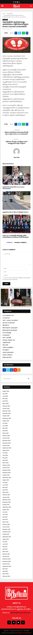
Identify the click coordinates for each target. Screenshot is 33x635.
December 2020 (6, 559)
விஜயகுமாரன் (7, 357)
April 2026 (5, 401)
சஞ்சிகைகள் (6, 342)
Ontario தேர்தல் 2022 (8, 315)
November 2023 (7, 472)
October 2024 (6, 445)
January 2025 (6, 438)
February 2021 (6, 554)
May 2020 (5, 569)
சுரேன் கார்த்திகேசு (8, 347)
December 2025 (6, 411)
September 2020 (7, 566)
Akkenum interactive (24, 633)
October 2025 (6, 416)
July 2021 (5, 542)
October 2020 (6, 564)
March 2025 (5, 433)
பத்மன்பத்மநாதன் (8, 352)
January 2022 (6, 527)
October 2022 (6, 505)
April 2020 (5, 571)
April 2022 (5, 519)
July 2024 (5, 453)
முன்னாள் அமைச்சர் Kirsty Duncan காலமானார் (13, 188)
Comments (10, 242)
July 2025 (5, 423)
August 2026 (6, 391)
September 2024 (7, 448)
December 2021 (6, 529)
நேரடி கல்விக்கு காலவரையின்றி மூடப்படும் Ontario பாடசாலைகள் (16, 133)
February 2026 (6, 406)
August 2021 (6, 539)
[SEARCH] (28, 378)
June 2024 (5, 455)
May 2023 (5, 487)
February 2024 (6, 465)
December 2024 (6, 440)
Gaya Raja (16, 157)
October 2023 (6, 475)
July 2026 (5, 394)
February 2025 (6, 435)
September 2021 (7, 537)
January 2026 (6, 408)
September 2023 (7, 477)
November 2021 (6, 532)
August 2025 (6, 421)
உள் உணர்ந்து (7, 333)
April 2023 (5, 490)
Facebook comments (20, 242)
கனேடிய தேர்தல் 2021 (9, 340)
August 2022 (6, 510)
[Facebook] (9, 622)
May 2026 (5, 398)
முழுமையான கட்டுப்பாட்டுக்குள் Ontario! (15, 212)
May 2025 (5, 428)
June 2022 (5, 514)
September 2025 (7, 418)
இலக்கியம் (6, 325)
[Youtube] (18, 622)
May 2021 (5, 546)
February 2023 (6, 495)
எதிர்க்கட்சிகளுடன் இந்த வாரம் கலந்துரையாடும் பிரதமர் (17, 142)
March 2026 (6, 403)
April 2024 (5, 460)
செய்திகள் (5, 19)
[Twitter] (14, 622)
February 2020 (6, 576)
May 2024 (5, 458)
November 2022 (7, 502)
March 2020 (6, 574)
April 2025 (5, 431)
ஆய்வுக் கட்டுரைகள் (9, 323)
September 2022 (7, 507)
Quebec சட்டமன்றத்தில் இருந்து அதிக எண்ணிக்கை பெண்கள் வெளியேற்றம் (16, 236)
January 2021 (6, 556)
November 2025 (7, 413)
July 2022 (5, 512)
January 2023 (6, 497)
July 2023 (5, 482)
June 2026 (5, 396)
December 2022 (6, 500)
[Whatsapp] (23, 622)
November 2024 (7, 443)
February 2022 (6, 524)
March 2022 (5, 522)
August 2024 (6, 450)
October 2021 (6, 534)
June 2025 (5, 426)
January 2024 (6, 467)
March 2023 (5, 492)
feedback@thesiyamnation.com (20, 613)
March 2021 (5, 551)
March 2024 (5, 463)
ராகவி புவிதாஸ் (7, 355)
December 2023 (6, 470)
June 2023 (5, 485)
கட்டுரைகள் (6, 335)
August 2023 (6, 480)
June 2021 (5, 544)
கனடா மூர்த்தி (7, 337)
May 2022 (5, 517)
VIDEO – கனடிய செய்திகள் (10, 320)
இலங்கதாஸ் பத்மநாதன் (10, 328)
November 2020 (7, 561)
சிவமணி (5, 345)
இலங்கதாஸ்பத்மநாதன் (10, 330)
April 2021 (5, 549)
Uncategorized (6, 318)
